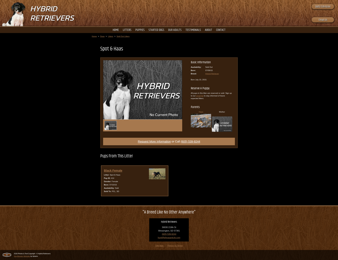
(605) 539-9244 (322, 6)
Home (94, 36)
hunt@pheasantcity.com (169, 237)
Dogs (102, 36)
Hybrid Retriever (212, 74)
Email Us (323, 20)
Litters (110, 36)
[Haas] (201, 126)
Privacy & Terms (175, 246)
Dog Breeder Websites (22, 256)
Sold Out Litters (123, 36)
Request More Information (154, 141)
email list (199, 96)
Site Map (159, 246)
